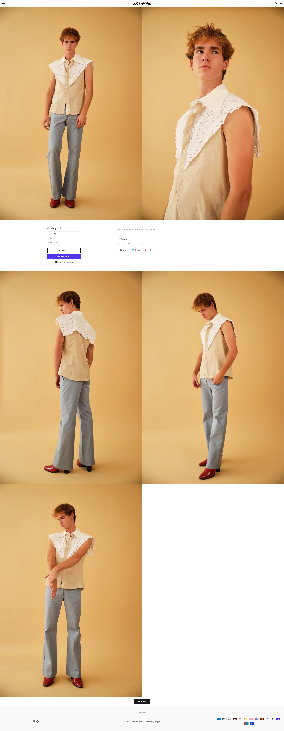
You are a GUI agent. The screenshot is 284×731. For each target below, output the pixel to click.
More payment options (64, 262)
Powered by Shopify (152, 721)
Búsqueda (142, 713)
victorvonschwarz (137, 721)
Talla (50, 234)
